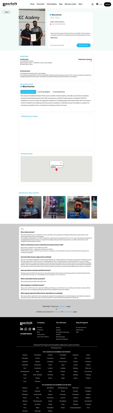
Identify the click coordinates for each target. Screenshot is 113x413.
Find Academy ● (55, 345)
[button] (93, 4)
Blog (38, 332)
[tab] (28, 92)
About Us (39, 327)
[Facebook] (33, 329)
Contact (76, 345)
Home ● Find (39, 345)
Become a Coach (66, 345)
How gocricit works (81, 327)
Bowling (58, 330)
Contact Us (40, 330)
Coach (46, 345)
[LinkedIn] (21, 329)
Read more (54, 38)
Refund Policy (79, 330)
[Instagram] (29, 329)
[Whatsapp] (25, 329)
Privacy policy (41, 334)
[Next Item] (94, 207)
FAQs (77, 332)
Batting (58, 327)
